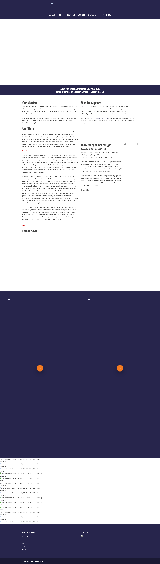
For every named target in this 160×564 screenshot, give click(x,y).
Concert (24, 540)
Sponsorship (26, 546)
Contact (24, 549)
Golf (23, 543)
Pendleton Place (86, 106)
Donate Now (26, 537)
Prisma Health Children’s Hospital (98, 118)
